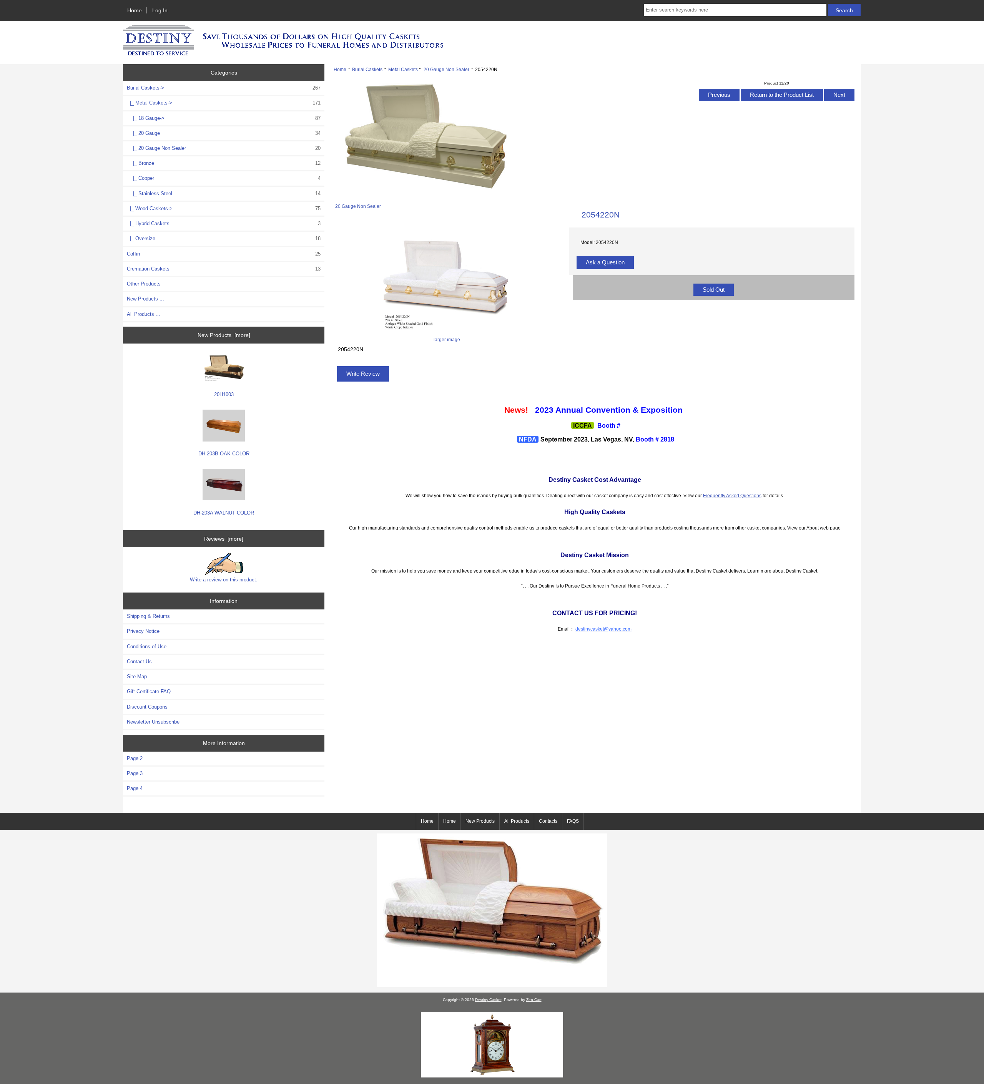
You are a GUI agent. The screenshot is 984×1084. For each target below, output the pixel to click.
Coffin (224, 254)
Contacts (548, 821)
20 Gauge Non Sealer (446, 69)
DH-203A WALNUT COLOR (223, 513)
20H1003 (224, 394)
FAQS (573, 821)
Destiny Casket (488, 1000)
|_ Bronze (224, 163)
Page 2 (135, 758)
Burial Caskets (367, 69)
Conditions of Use (146, 646)
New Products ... (145, 299)
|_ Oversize (224, 238)
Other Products (144, 284)
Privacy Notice (143, 631)
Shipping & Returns (148, 616)
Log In (160, 10)
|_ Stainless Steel (224, 193)
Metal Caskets (403, 69)
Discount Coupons (147, 707)
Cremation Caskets (224, 269)
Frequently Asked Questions (732, 495)
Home (134, 10)
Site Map (137, 676)
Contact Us (139, 661)
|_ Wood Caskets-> (224, 208)
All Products (516, 821)
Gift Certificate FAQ (149, 691)
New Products (480, 821)
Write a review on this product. (224, 580)
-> (224, 88)
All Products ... (143, 314)
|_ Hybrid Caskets (224, 223)
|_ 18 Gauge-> (224, 118)
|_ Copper (224, 178)
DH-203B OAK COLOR (223, 454)
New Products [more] (224, 335)
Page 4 (135, 788)
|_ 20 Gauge (224, 133)
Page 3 (135, 773)
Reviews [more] (223, 539)
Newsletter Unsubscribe (153, 722)
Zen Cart (534, 1000)
